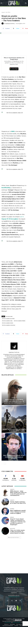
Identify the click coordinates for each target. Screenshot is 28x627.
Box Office (8, 12)
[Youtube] (16, 600)
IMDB (13, 131)
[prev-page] (3, 464)
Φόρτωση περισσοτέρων (13, 537)
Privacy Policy (8, 622)
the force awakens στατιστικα (8, 325)
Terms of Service (16, 622)
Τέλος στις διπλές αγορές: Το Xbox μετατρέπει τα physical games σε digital (17, 532)
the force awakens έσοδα (7, 323)
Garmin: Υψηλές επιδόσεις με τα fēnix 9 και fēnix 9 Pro (14, 430)
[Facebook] (7, 600)
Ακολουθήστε (14, 475)
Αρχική (3, 12)
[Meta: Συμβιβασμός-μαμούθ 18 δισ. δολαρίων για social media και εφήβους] (14, 447)
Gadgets (14, 397)
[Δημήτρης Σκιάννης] (3, 23)
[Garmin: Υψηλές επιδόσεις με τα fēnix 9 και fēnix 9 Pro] (14, 419)
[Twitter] (11, 600)
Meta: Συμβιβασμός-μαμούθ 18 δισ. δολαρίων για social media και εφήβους (14, 457)
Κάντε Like (5, 475)
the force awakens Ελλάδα (19, 320)
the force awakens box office (8, 318)
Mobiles (12, 517)
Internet (14, 453)
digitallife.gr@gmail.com (14, 596)
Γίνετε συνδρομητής (22, 476)
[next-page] (5, 464)
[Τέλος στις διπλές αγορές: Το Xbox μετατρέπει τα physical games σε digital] (5, 531)
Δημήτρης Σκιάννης (10, 23)
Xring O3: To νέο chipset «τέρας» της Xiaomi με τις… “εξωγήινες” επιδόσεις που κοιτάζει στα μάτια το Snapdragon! (17, 521)
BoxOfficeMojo (6, 187)
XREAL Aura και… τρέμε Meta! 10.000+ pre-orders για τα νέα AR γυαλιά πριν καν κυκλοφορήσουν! (14, 401)
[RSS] (20, 600)
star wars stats (9, 316)
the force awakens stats (7, 320)
